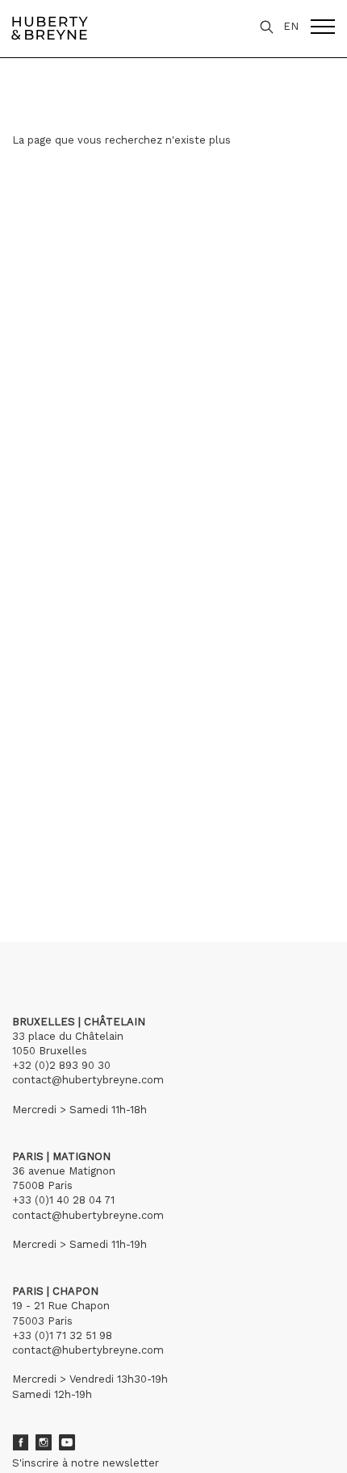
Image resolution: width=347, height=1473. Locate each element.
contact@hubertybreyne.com (88, 1080)
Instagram (44, 1442)
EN (291, 26)
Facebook (20, 1442)
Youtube (67, 1442)
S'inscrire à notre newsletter (85, 1463)
